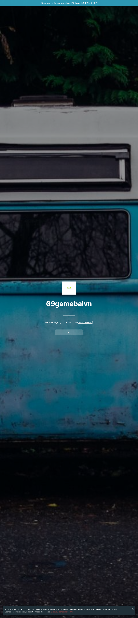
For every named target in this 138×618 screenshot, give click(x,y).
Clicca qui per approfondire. (62, 612)
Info (69, 332)
